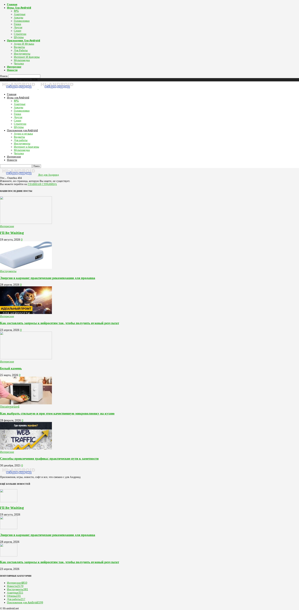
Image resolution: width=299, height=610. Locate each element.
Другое (18, 27)
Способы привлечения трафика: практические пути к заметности (49, 458)
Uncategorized (9, 406)
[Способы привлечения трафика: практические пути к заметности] (26, 448)
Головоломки (22, 20)
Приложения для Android (23, 40)
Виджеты (19, 47)
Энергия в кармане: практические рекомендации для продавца (47, 278)
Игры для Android (19, 7)
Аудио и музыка (24, 43)
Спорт (17, 30)
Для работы (21, 50)
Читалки (19, 63)
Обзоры (14, 596)
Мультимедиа (22, 60)
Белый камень (11, 368)
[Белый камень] (26, 358)
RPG (16, 11)
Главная (12, 4)
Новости (12, 70)
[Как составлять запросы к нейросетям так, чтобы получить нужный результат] (26, 313)
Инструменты (22, 53)
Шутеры (19, 37)
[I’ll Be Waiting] (26, 223)
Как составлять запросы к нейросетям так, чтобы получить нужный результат (59, 323)
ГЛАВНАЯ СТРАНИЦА (42, 184)
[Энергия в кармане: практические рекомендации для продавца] (26, 267)
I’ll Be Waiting (12, 233)
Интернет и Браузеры (27, 57)
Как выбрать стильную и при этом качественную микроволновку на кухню (57, 413)
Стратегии (20, 34)
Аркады (18, 17)
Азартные (19, 14)
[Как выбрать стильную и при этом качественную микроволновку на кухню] (26, 403)
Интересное (14, 66)
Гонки (17, 24)
